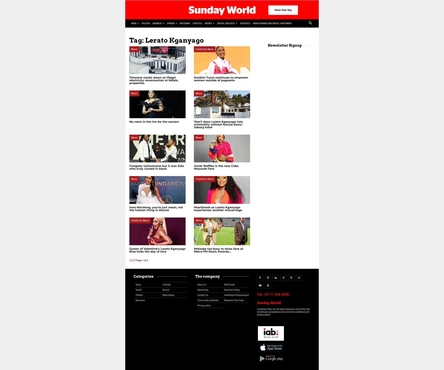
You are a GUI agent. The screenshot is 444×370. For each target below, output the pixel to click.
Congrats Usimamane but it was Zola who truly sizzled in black (156, 167)
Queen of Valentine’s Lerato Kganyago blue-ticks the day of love (157, 250)
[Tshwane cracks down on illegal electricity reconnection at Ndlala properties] (157, 60)
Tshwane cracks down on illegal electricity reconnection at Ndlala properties (153, 80)
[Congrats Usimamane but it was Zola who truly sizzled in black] (157, 148)
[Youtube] (260, 286)
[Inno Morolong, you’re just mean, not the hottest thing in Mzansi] (157, 190)
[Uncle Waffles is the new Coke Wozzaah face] (222, 148)
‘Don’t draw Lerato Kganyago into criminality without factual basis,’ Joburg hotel (218, 124)
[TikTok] (283, 278)
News (134, 49)
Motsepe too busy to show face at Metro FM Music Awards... (218, 250)
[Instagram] (268, 278)
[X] (291, 278)
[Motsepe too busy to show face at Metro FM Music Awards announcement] (222, 231)
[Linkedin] (276, 278)
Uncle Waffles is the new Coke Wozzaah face (216, 167)
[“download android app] (271, 362)
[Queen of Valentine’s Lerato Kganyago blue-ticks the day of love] (157, 231)
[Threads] (268, 286)
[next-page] (135, 260)
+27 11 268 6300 (276, 294)
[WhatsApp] (299, 278)
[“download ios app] (271, 352)
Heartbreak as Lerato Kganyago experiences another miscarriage (218, 209)
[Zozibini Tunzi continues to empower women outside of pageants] (222, 60)
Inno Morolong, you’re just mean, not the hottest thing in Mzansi (156, 209)
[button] (310, 23)
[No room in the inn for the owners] (157, 104)
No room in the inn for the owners (154, 121)
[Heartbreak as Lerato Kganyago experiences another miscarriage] (222, 190)
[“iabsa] (271, 340)
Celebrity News (205, 49)
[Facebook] (260, 278)
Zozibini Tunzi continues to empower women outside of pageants (221, 79)
